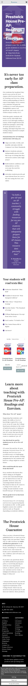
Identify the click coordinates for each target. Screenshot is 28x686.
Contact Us (5, 645)
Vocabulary (18, 631)
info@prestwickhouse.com (12, 612)
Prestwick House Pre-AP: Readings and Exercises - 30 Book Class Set (20, 361)
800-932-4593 (8, 609)
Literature (18, 621)
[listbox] (18, 339)
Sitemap (4, 651)
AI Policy (5, 621)
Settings (14, 677)
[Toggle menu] (2, 2)
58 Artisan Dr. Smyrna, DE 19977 (14, 607)
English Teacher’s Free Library (6, 625)
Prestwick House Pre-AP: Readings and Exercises (7, 360)
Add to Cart (7, 368)
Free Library (19, 635)
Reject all (14, 680)
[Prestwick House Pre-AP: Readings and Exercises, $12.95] (7, 349)
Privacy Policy (6, 649)
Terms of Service (7, 647)
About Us (5, 629)
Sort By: (9, 339)
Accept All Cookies (14, 683)
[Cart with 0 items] (26, 2)
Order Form (6, 639)
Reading (17, 633)
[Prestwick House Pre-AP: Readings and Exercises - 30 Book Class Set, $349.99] (20, 349)
